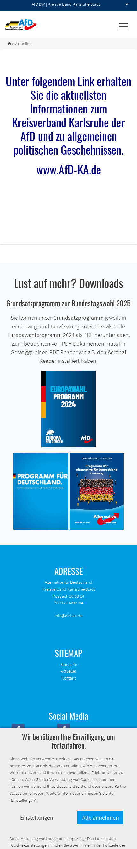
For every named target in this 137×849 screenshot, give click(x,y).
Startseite (68, 664)
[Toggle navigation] (123, 26)
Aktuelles (69, 671)
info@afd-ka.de (69, 615)
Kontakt (68, 678)
